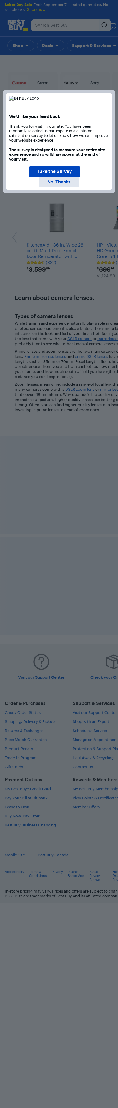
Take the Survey (55, 171)
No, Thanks (59, 182)
